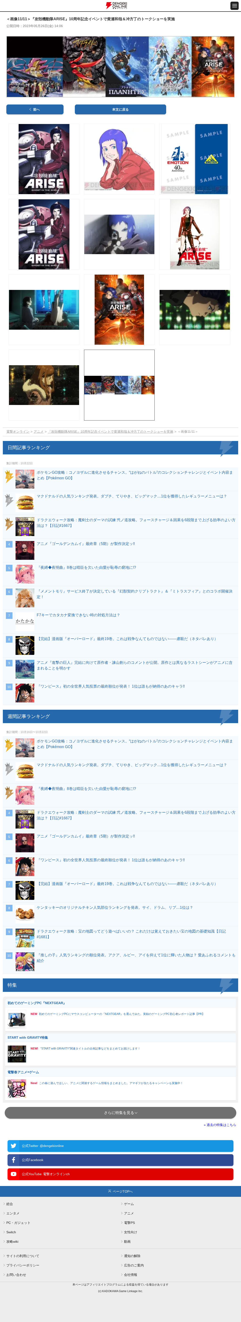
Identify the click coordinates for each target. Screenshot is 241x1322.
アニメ (39, 431)
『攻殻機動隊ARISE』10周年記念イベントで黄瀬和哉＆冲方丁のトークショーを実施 (110, 431)
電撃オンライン (17, 431)
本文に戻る (120, 109)
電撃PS (129, 1223)
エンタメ (13, 1213)
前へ (36, 109)
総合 (9, 1204)
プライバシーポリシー (22, 1265)
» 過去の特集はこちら (220, 1125)
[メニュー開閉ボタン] (234, 6)
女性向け (130, 1232)
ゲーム (129, 1204)
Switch (11, 1232)
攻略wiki (12, 1241)
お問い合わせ (16, 1275)
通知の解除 (132, 1256)
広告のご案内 (134, 1265)
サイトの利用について (22, 1256)
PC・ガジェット (18, 1223)
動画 (127, 1241)
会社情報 (130, 1275)
